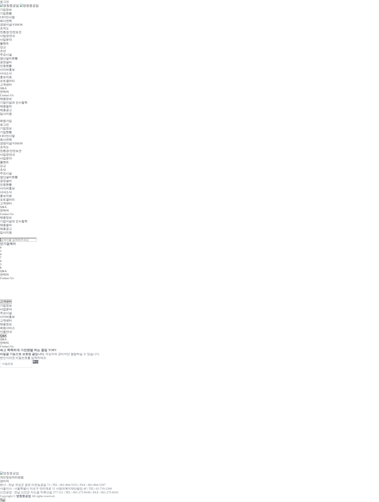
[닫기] (0, 236)
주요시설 (6, 54)
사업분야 (6, 39)
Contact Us (7, 95)
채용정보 (6, 98)
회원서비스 (7, 328)
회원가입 (6, 120)
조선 (3, 50)
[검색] (37, 239)
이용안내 (6, 331)
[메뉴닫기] (0, 117)
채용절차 (6, 106)
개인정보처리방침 (12, 477)
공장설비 (6, 62)
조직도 (4, 28)
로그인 (4, 1)
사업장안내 (7, 35)
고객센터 (6, 84)
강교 (3, 47)
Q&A (3, 88)
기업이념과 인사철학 (13, 102)
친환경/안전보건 (11, 32)
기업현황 (6, 13)
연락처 (4, 91)
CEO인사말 (7, 17)
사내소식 (6, 73)
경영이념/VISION (11, 24)
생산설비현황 (9, 58)
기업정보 (6, 9)
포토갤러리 (7, 80)
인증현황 (6, 65)
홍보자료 (6, 77)
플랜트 (4, 43)
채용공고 (6, 110)
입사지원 (6, 113)
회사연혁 (6, 20)
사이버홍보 (7, 69)
